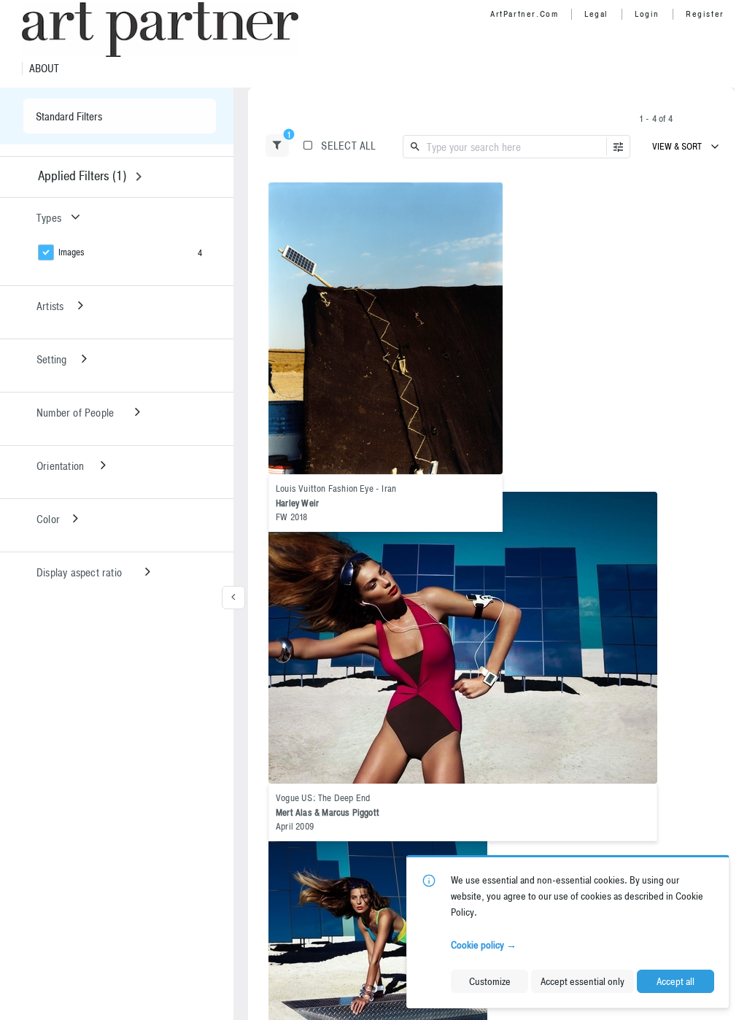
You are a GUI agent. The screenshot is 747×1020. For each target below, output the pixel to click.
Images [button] (71, 252)
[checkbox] (488, 195)
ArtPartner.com (524, 14)
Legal (596, 14)
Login (647, 14)
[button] (277, 145)
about (44, 68)
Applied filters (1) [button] (82, 175)
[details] (385, 328)
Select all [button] (348, 145)
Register (705, 14)
